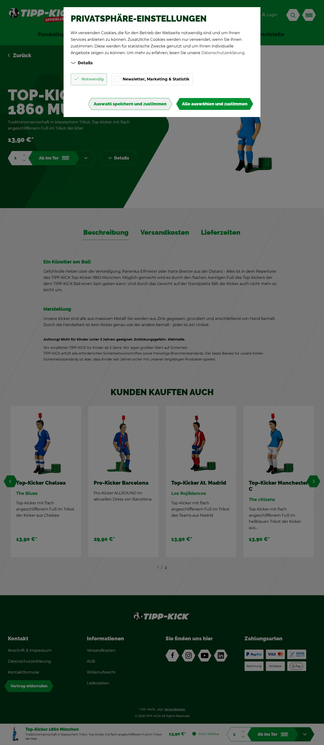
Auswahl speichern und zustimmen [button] (130, 104)
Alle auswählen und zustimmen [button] (214, 104)
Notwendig (93, 79)
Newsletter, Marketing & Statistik (156, 79)
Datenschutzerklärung (223, 53)
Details (85, 63)
